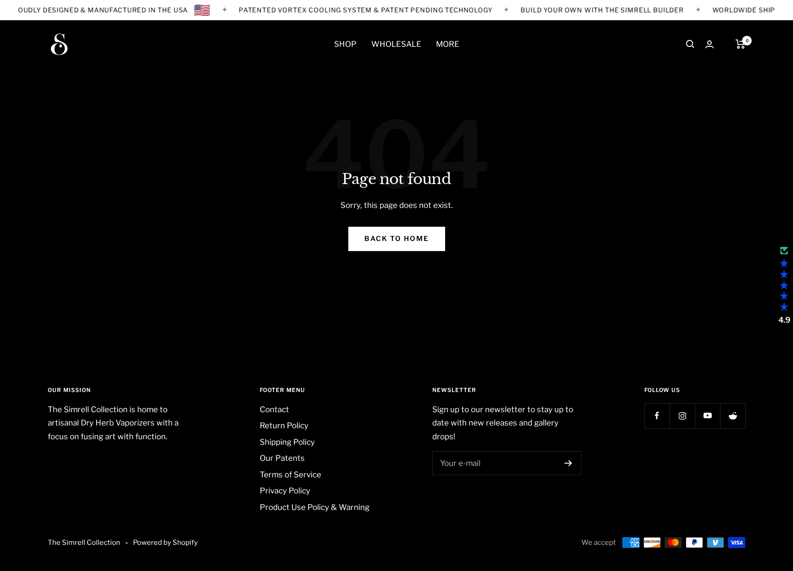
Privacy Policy (285, 490)
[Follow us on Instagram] (682, 415)
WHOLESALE (396, 44)
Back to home (396, 239)
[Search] (690, 44)
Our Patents (282, 458)
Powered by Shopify (165, 542)
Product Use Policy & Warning (314, 507)
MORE (447, 44)
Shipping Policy (287, 442)
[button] (784, 285)
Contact (274, 409)
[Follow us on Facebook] (657, 415)
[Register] (568, 463)
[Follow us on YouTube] (707, 415)
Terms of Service (290, 474)
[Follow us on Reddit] (732, 415)
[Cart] (740, 44)
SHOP (345, 44)
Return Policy (284, 425)
